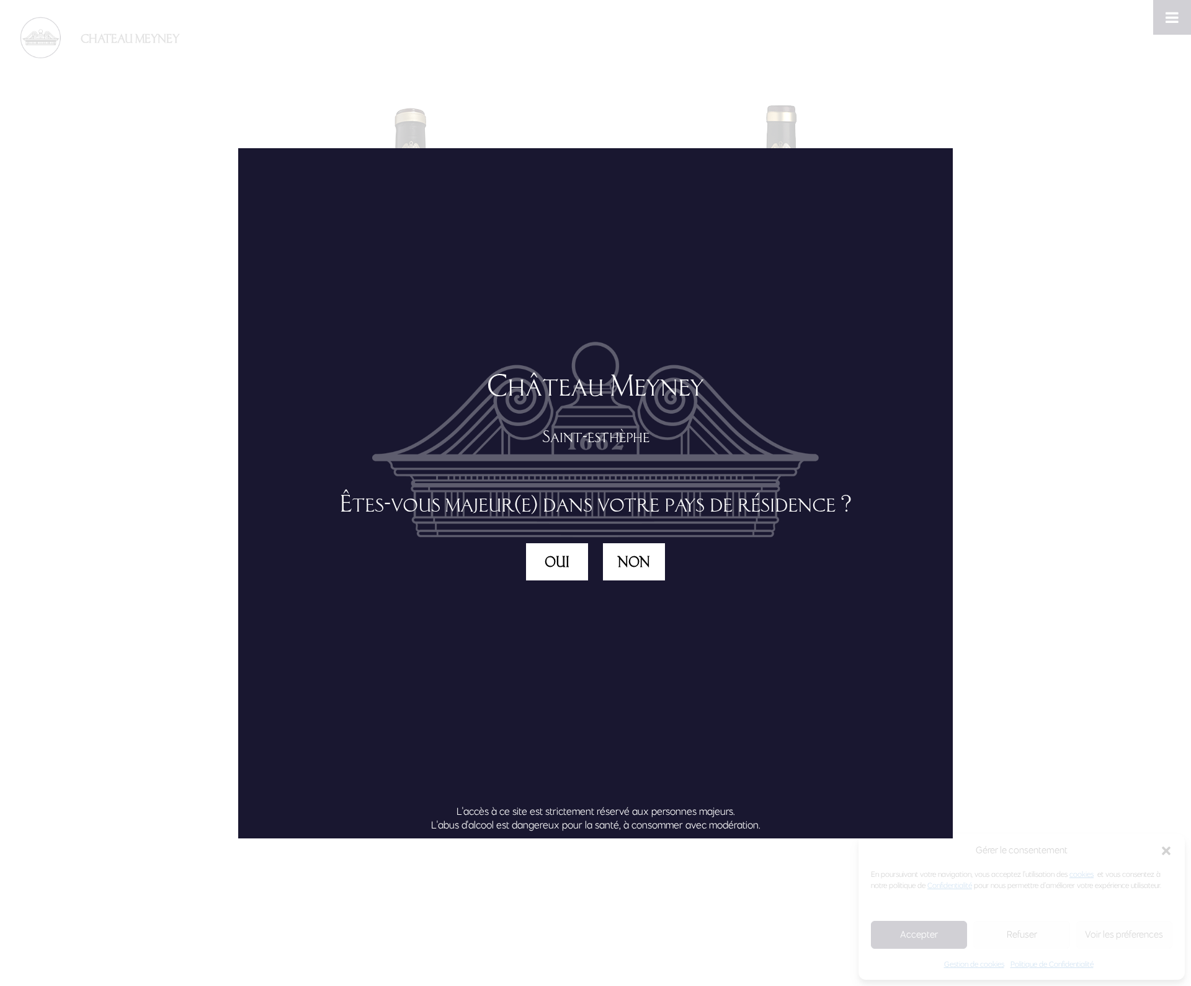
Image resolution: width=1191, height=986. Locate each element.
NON (634, 562)
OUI (557, 562)
